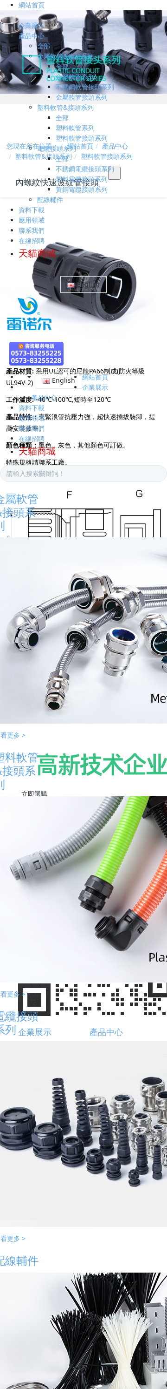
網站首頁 (32, 4)
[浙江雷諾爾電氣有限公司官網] (25, 313)
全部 (43, 45)
